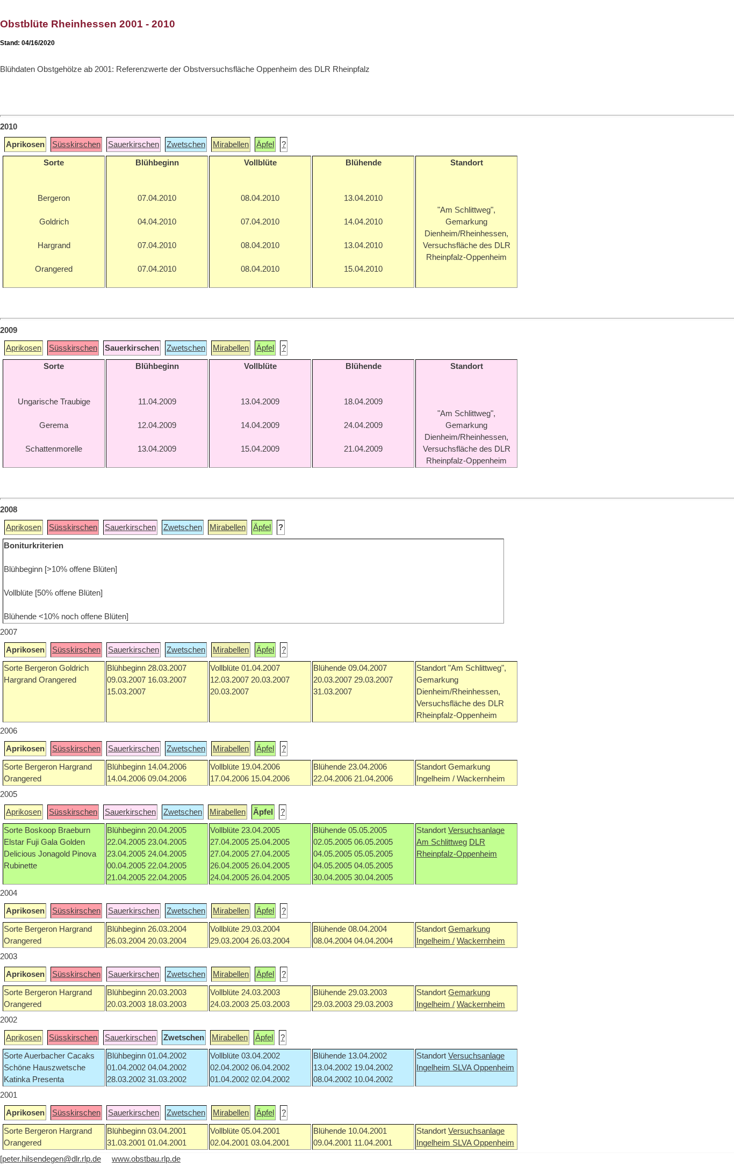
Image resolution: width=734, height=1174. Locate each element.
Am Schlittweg (441, 842)
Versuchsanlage (476, 830)
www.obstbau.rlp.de (146, 1159)
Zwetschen (186, 144)
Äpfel (265, 144)
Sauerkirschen (133, 144)
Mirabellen (231, 144)
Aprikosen (23, 348)
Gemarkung (469, 929)
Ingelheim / (435, 941)
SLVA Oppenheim (483, 1067)
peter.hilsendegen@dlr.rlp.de (51, 1159)
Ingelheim (434, 1067)
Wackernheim (481, 941)
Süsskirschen (76, 144)
